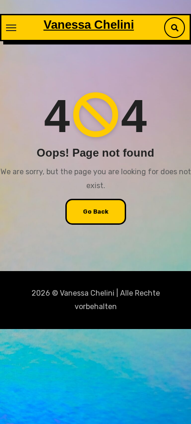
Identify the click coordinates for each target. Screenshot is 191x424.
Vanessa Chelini (89, 25)
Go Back (95, 211)
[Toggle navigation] (11, 28)
